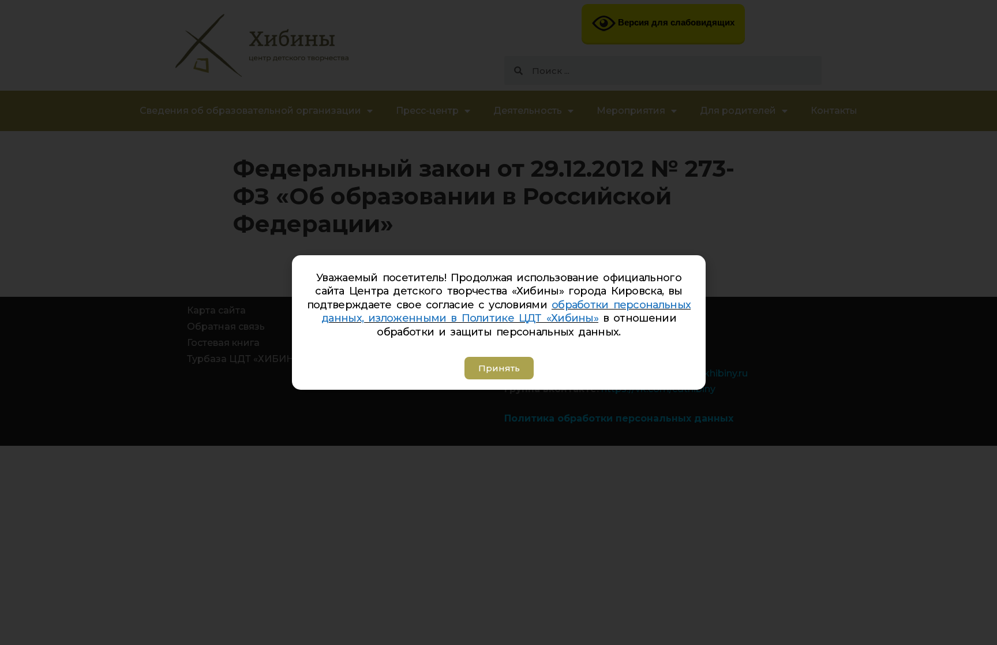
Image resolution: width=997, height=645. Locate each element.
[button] (498, 368)
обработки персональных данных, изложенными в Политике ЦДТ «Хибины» (506, 312)
